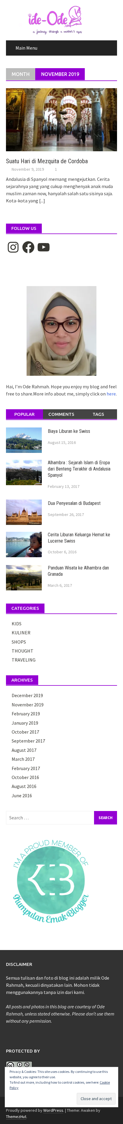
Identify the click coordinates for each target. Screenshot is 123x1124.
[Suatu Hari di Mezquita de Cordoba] (61, 119)
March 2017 (23, 759)
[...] (42, 201)
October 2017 (25, 732)
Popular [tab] (24, 414)
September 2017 (28, 741)
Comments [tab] (61, 414)
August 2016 (24, 786)
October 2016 (25, 777)
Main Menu (26, 48)
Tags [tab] (98, 414)
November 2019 (28, 705)
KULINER (21, 633)
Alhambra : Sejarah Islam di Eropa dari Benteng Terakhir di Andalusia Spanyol (79, 469)
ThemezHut (16, 1116)
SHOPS (19, 642)
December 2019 (27, 695)
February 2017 (26, 768)
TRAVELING (24, 660)
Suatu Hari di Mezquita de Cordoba (47, 161)
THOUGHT (22, 651)
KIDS (16, 624)
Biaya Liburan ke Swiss (69, 431)
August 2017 (24, 750)
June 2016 (22, 795)
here (111, 394)
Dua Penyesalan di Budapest (74, 503)
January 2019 (25, 723)
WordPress (53, 1110)
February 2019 (26, 714)
